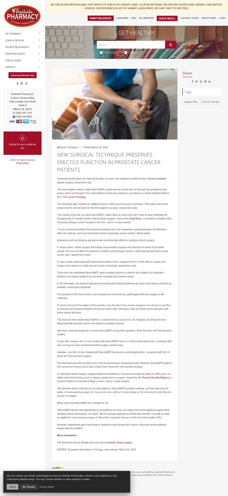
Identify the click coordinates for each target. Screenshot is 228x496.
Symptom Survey (15, 53)
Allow (12, 486)
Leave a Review (14, 40)
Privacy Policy (22, 163)
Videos (133, 52)
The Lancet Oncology (74, 196)
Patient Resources (17, 47)
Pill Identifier (146, 18)
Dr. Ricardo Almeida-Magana (154, 377)
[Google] (22, 83)
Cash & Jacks (13, 60)
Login (222, 18)
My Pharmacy (13, 33)
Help (133, 18)
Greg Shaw (135, 218)
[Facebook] (17, 83)
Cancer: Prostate (211, 101)
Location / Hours (189, 18)
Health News (111, 52)
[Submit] (170, 45)
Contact (10, 67)
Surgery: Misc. (191, 101)
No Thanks (29, 486)
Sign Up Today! (208, 18)
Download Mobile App (22, 75)
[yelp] (26, 83)
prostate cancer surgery (119, 442)
